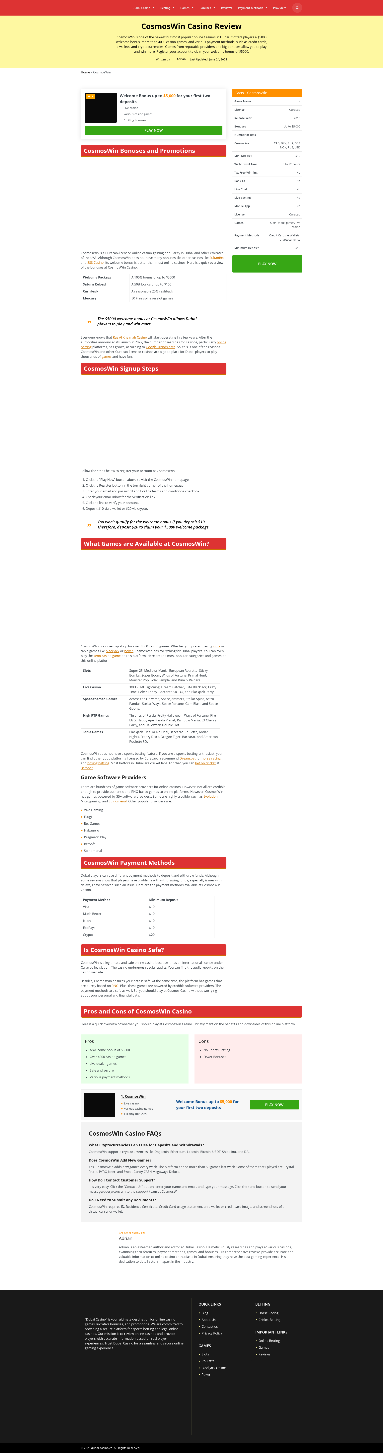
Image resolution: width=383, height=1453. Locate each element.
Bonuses (205, 8)
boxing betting (98, 763)
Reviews (226, 8)
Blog (205, 1313)
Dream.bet (188, 758)
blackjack (112, 651)
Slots (205, 1354)
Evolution (210, 796)
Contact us (210, 1326)
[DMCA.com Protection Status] (115, 1377)
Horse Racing (268, 1313)
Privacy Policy (212, 1333)
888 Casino (95, 262)
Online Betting (269, 1340)
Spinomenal (118, 801)
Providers (279, 8)
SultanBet (216, 258)
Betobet (87, 768)
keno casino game (107, 656)
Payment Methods (250, 8)
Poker (206, 1374)
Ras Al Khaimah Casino (130, 337)
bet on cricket (205, 763)
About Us (209, 1320)
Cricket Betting (269, 1320)
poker (128, 651)
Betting (165, 8)
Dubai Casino (141, 8)
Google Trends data (160, 347)
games (107, 356)
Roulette (208, 1361)
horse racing (211, 758)
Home (85, 72)
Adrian (181, 59)
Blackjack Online (214, 1368)
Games (185, 8)
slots (216, 646)
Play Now (153, 130)
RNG (115, 986)
